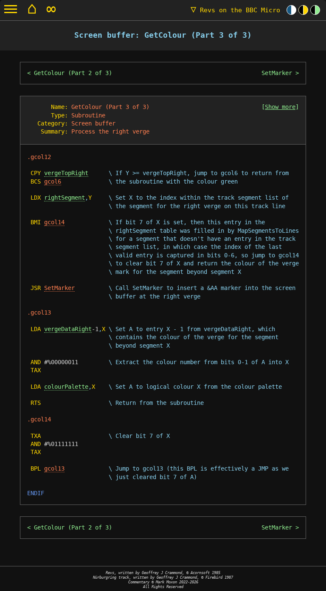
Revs (235, 10)
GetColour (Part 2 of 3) (73, 73)
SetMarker (276, 73)
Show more (280, 106)
